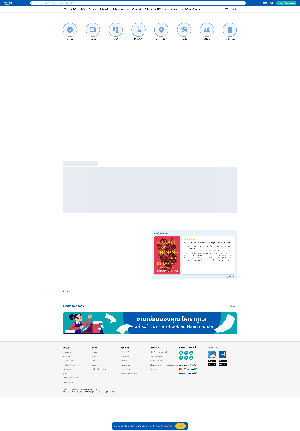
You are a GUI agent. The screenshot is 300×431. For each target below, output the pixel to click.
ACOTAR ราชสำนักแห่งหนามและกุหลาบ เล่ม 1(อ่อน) (207, 242)
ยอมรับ (180, 426)
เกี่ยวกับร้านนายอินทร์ (158, 352)
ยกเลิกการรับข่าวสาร (129, 373)
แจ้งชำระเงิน (125, 365)
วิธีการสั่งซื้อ (125, 352)
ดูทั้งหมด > (231, 276)
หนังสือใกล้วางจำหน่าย (71, 365)
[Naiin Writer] (150, 323)
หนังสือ (74, 9)
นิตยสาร (92, 9)
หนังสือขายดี (68, 352)
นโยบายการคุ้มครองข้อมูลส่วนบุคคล (164, 365)
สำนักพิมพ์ (67, 369)
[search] (32, 3)
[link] (70, 32)
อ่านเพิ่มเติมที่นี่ (169, 426)
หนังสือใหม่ (67, 356)
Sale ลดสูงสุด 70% (153, 9)
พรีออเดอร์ (136, 9)
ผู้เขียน (65, 373)
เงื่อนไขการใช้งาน (156, 360)
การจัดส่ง (124, 360)
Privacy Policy (111, 392)
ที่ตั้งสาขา (153, 369)
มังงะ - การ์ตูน (171, 9)
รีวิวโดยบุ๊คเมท (68, 382)
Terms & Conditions (99, 392)
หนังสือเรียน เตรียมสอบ (190, 9)
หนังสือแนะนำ (68, 360)
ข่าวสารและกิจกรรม (70, 377)
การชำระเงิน (125, 356)
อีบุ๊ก (83, 9)
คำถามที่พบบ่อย (127, 369)
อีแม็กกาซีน (104, 9)
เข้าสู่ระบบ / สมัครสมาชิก (286, 3)
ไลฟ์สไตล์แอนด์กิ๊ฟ (120, 9)
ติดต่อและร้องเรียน (157, 356)
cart (271, 3)
